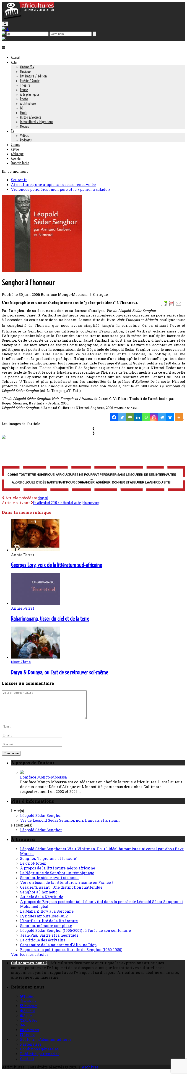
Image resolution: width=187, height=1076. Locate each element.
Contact (27, 1058)
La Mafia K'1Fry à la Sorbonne (47, 911)
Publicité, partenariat (39, 1053)
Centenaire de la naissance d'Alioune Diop (58, 944)
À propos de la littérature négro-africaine (57, 868)
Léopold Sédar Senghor (41, 815)
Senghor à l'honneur (38, 892)
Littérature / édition (33, 76)
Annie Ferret (22, 608)
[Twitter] (122, 417)
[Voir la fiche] (22, 772)
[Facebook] (114, 417)
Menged (43, 498)
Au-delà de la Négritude (41, 896)
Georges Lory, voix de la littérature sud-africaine (56, 564)
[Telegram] (162, 417)
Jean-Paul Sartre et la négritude (49, 935)
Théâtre (25, 85)
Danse (24, 90)
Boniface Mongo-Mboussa (43, 777)
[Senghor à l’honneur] (42, 270)
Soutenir (19, 179)
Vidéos (24, 135)
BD (21, 108)
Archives (90, 1067)
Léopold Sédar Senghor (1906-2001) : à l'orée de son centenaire (75, 930)
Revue (15, 149)
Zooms (15, 144)
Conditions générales (39, 1049)
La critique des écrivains (42, 940)
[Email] (130, 417)
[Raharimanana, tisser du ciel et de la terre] (35, 603)
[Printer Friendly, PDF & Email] (172, 306)
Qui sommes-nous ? (29, 962)
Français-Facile (20, 163)
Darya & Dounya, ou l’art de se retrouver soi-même (59, 672)
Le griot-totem (33, 863)
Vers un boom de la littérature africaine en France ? (66, 882)
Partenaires (30, 1044)
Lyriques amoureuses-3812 (44, 916)
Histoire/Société (30, 117)
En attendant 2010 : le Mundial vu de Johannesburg (66, 502)
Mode (23, 112)
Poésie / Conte (29, 80)
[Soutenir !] (93, 479)
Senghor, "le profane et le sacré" (48, 858)
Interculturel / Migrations (36, 122)
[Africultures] (28, 18)
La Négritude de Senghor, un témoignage (57, 872)
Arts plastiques (29, 94)
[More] (179, 417)
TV (12, 131)
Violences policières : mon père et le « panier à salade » (60, 189)
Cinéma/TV (27, 67)
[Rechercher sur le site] (5, 23)
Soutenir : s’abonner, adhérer (45, 1039)
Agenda (16, 158)
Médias (24, 126)
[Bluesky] (170, 417)
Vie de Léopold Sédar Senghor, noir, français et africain (70, 820)
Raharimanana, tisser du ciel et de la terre (50, 618)
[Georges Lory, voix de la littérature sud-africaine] (35, 549)
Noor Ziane (21, 661)
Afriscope (17, 153)
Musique (25, 71)
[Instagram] (154, 417)
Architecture (28, 103)
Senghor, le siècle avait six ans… (49, 877)
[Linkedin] (138, 417)
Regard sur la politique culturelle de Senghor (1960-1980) (71, 949)
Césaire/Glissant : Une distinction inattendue (61, 887)
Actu (14, 62)
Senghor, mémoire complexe (46, 925)
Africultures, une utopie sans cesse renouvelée (53, 184)
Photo (24, 99)
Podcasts (26, 140)
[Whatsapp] (146, 417)
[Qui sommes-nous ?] (3, 38)
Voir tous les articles (29, 954)
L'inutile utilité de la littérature (49, 920)
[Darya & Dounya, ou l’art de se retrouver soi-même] (35, 657)
